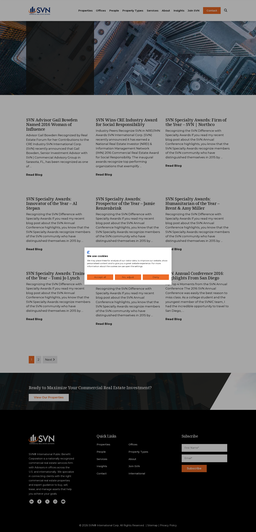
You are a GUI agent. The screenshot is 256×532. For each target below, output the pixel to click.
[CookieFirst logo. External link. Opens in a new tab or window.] (88, 252)
